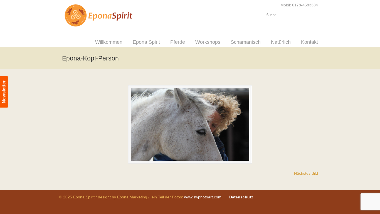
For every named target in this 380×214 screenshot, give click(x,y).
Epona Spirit (110, 16)
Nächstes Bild (306, 173)
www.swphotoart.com (202, 197)
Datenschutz (241, 197)
